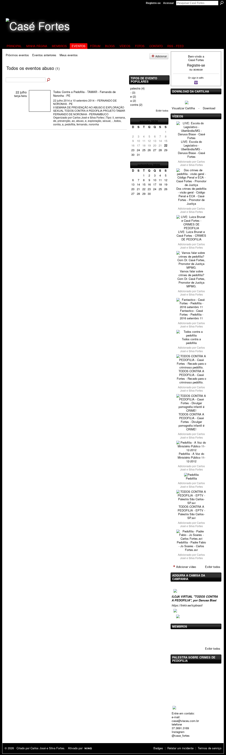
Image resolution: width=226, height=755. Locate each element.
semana (120, 117)
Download (209, 108)
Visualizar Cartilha (183, 108)
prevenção (64, 121)
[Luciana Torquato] (210, 637)
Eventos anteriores (44, 55)
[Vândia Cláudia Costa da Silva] (188, 637)
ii (113, 117)
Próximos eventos (17, 55)
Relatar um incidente (180, 748)
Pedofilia (191, 478)
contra (57, 124)
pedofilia (70, 124)
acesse (198, 69)
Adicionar (161, 56)
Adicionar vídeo (186, 567)
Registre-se (153, 3)
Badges (158, 748)
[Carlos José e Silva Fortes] (177, 637)
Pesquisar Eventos (49, 80)
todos (117, 121)
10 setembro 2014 (83, 100)
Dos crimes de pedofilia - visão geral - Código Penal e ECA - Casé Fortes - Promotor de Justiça (191, 196)
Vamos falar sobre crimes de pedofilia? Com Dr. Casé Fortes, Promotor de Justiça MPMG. (191, 278)
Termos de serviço (209, 748)
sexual (107, 121)
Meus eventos (69, 55)
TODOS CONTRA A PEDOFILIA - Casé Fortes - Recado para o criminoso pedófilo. (191, 376)
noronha (94, 124)
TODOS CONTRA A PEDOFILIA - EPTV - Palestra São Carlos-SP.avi (191, 512)
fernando (82, 124)
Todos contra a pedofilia (191, 341)
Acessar (168, 3)
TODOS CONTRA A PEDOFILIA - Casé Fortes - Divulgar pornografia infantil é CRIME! (191, 421)
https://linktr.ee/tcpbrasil (187, 605)
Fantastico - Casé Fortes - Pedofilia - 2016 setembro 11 (191, 314)
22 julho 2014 (61, 100)
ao (73, 121)
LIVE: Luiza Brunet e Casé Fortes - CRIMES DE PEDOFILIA (191, 235)
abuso (80, 121)
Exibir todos (162, 110)
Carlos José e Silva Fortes (88, 117)
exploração (94, 121)
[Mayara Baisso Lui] (199, 637)
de (54, 121)
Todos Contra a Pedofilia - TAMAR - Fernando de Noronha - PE (84, 94)
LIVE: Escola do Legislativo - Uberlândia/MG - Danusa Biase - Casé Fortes (191, 149)
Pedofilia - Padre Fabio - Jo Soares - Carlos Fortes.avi (191, 546)
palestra (135, 88)
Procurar (222, 3)
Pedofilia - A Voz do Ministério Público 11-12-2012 (191, 457)
